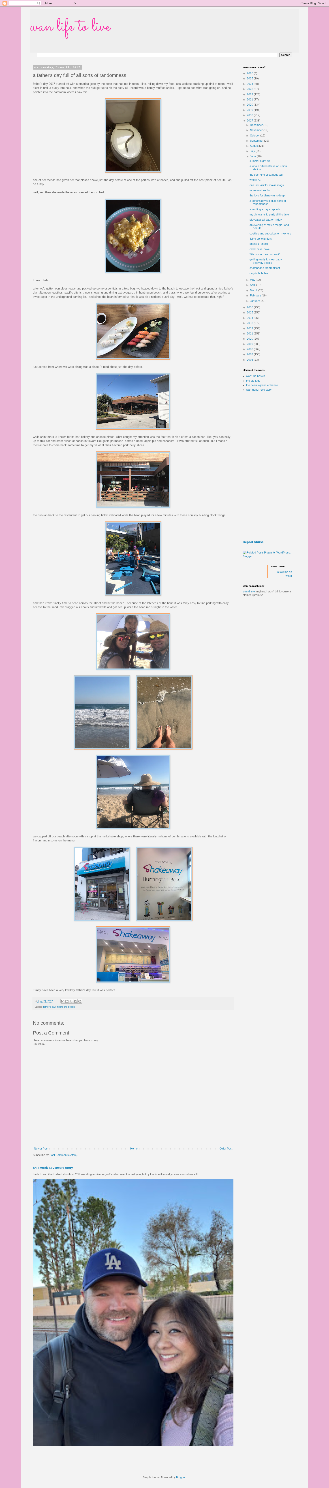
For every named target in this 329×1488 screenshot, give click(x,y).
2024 (250, 83)
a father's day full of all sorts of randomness (268, 202)
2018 (250, 115)
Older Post (226, 1148)
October (255, 135)
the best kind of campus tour (267, 174)
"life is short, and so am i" (265, 254)
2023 (250, 89)
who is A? (255, 179)
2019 (250, 110)
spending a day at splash (265, 209)
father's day (49, 1006)
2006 (250, 359)
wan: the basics (255, 376)
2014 (250, 317)
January (255, 300)
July (253, 151)
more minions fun (260, 190)
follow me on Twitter (284, 574)
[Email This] (62, 1001)
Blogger (181, 1477)
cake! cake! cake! (260, 249)
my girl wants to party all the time (269, 214)
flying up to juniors (261, 238)
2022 (250, 94)
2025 (250, 78)
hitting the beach (66, 1006)
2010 (250, 338)
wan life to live (70, 27)
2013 (250, 323)
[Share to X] (71, 1001)
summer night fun (260, 161)
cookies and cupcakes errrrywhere (270, 233)
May (253, 279)
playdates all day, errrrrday (266, 219)
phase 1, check (259, 243)
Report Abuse (253, 542)
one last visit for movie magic (267, 185)
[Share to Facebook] (75, 1001)
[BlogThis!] (67, 1001)
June (253, 156)
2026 (250, 73)
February (256, 295)
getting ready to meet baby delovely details (266, 261)
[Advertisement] (267, 466)
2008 (250, 349)
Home (134, 1148)
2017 (250, 120)
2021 (250, 99)
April (253, 285)
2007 (250, 354)
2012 (250, 328)
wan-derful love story (258, 389)
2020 (250, 104)
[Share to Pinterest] (79, 1001)
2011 (250, 333)
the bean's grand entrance (262, 385)
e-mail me (249, 591)
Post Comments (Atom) (63, 1155)
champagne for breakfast (265, 268)
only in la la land (259, 273)
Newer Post (41, 1148)
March (254, 290)
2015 (250, 312)
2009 (250, 344)
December (256, 125)
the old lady (253, 380)
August (254, 145)
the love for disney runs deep (267, 195)
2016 (250, 307)
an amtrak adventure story (53, 1167)
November (256, 130)
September (257, 140)
